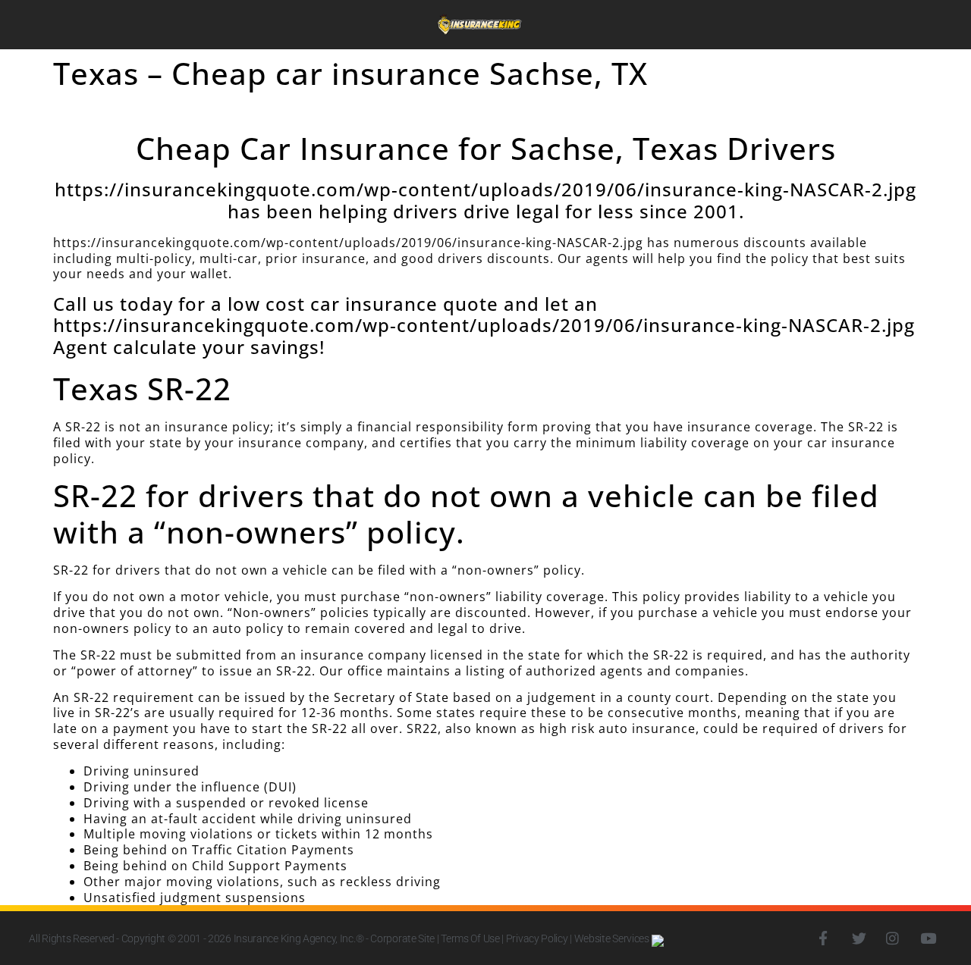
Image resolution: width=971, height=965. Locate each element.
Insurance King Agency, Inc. (295, 938)
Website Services (613, 938)
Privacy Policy (537, 938)
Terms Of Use (470, 938)
